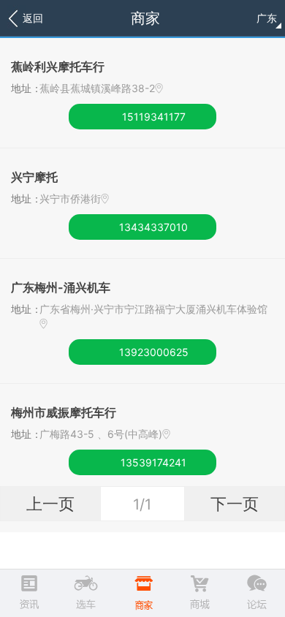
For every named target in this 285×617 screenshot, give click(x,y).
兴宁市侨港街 (70, 198)
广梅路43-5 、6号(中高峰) (100, 434)
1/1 (142, 504)
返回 (33, 18)
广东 (266, 18)
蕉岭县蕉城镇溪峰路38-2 (97, 88)
